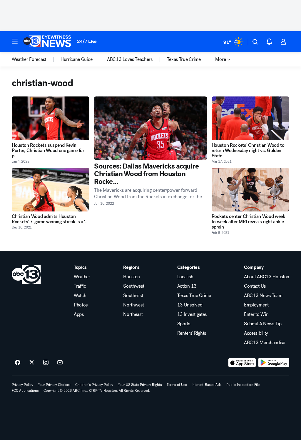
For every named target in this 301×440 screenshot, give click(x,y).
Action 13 (187, 286)
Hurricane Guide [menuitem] (77, 59)
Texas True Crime (194, 295)
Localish (185, 276)
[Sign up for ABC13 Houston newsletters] (60, 363)
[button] (15, 41)
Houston (131, 276)
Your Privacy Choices (54, 384)
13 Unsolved (189, 305)
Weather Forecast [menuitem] (29, 59)
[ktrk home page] (26, 274)
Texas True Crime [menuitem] (184, 59)
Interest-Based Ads (207, 384)
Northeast (133, 314)
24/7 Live (87, 41)
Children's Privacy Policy (94, 384)
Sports (183, 323)
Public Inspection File (243, 384)
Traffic (80, 286)
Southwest (133, 286)
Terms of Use (177, 384)
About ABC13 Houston (266, 276)
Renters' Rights (191, 333)
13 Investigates (192, 314)
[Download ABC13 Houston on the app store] (242, 362)
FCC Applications (25, 390)
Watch (80, 295)
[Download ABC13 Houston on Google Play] (273, 362)
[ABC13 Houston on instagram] (46, 363)
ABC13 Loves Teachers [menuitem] (130, 59)
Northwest (133, 305)
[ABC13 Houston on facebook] (18, 363)
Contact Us (255, 286)
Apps (79, 314)
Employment (256, 305)
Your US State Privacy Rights (140, 384)
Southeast (133, 295)
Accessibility (256, 333)
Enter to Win (256, 314)
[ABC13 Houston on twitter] (32, 363)
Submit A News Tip (263, 323)
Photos (81, 305)
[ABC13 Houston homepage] (47, 41)
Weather (82, 276)
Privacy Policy (22, 384)
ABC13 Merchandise (264, 342)
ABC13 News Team (263, 295)
